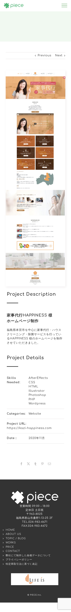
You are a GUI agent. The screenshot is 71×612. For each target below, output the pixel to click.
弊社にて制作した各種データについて (28, 555)
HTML (33, 386)
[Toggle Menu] (64, 5)
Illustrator (37, 390)
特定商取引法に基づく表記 (21, 564)
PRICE (10, 547)
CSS (32, 382)
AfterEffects (38, 378)
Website (35, 413)
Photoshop (37, 395)
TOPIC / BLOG (16, 538)
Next (58, 55)
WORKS (11, 542)
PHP (32, 399)
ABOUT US (13, 534)
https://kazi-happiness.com (29, 428)
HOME (10, 530)
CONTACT (13, 551)
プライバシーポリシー (19, 559)
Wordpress (37, 403)
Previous (44, 55)
